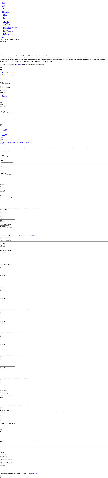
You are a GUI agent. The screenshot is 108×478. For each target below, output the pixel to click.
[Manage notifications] (1, 476)
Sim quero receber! (54, 242)
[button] (54, 235)
